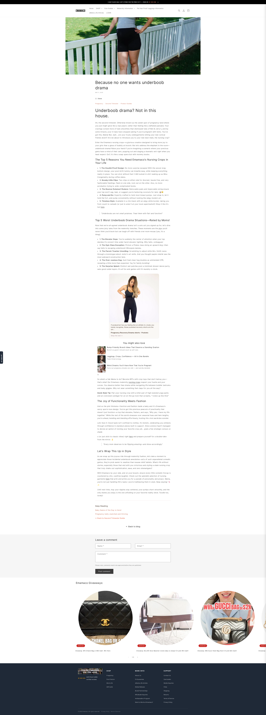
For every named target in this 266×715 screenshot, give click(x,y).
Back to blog (134, 526)
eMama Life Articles (141, 683)
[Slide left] (128, 657)
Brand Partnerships (141, 691)
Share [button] (100, 98)
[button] (99, 8)
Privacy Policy (168, 702)
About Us (138, 675)
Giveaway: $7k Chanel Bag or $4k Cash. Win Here (92, 650)
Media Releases (140, 687)
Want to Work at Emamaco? (144, 702)
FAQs (165, 687)
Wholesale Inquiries (141, 695)
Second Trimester (111, 103)
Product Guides (126, 103)
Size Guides (167, 679)
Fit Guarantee (139, 679)
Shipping (166, 691)
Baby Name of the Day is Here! (108, 510)
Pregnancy (99, 103)
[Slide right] (137, 657)
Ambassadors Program (142, 698)
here (102, 207)
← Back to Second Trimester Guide (110, 518)
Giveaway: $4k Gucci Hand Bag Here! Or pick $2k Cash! (217, 650)
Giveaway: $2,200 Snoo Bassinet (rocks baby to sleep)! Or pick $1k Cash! (162, 650)
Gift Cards (110, 687)
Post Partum (111, 679)
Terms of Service (169, 698)
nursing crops (134, 382)
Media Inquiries (169, 683)
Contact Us (167, 675)
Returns (166, 695)
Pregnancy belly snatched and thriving (111, 514)
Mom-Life (110, 683)
